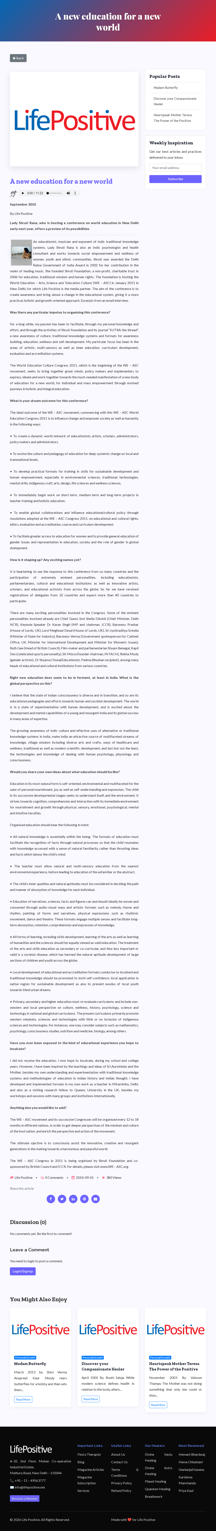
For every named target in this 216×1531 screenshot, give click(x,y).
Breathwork (153, 1496)
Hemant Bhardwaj (192, 1454)
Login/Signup (23, 1271)
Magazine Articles (90, 1469)
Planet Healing (155, 1481)
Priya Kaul (186, 1490)
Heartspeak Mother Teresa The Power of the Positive (173, 117)
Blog (80, 1462)
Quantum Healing (157, 1489)
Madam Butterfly (166, 87)
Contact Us (119, 1462)
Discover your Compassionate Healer (175, 101)
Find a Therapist (89, 1454)
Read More (23, 1399)
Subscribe (175, 179)
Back (20, 58)
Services (83, 1490)
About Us (118, 1454)
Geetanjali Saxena (191, 1469)
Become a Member (25, 1498)
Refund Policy (121, 1490)
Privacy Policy (121, 1483)
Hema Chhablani (191, 1462)
